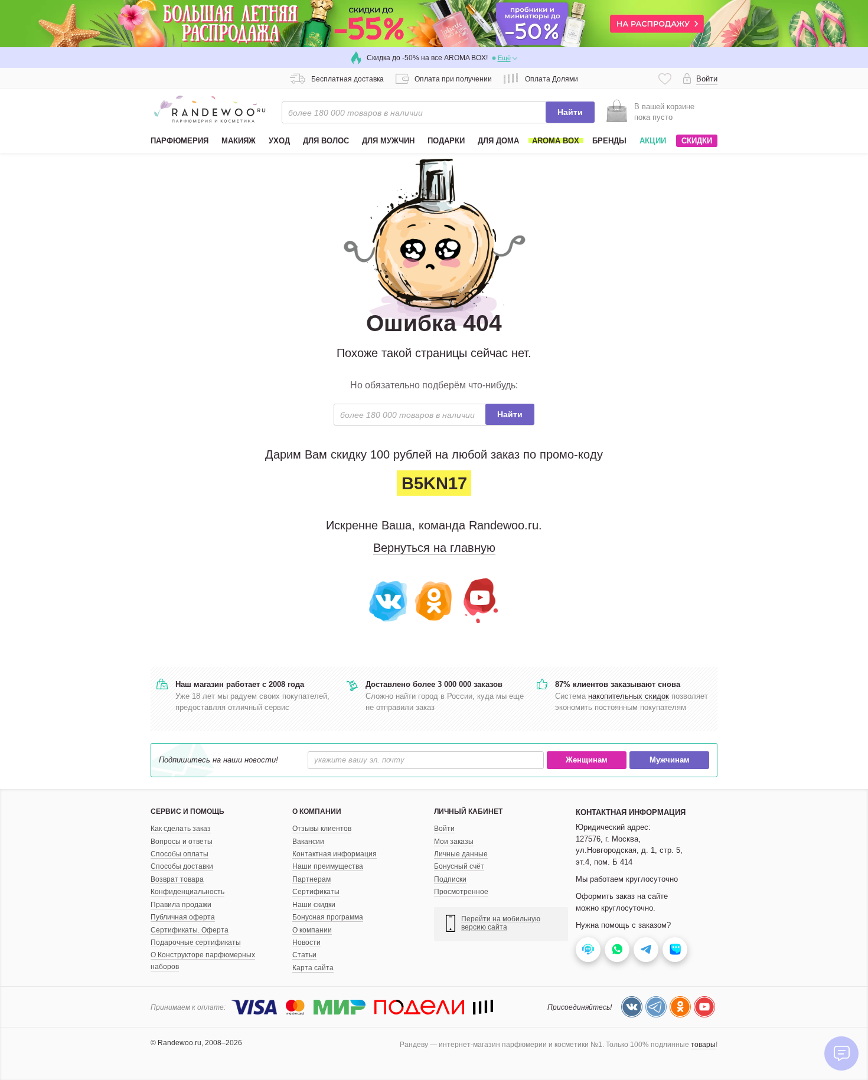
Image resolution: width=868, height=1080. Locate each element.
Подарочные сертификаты (196, 942)
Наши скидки (313, 905)
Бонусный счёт (459, 866)
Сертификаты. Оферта (190, 930)
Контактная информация (334, 854)
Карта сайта (313, 968)
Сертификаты (316, 892)
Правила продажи (181, 905)
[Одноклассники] (434, 599)
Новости (306, 942)
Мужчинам (670, 759)
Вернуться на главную (434, 547)
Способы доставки (182, 866)
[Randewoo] (210, 109)
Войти (444, 828)
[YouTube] (479, 599)
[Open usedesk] (588, 949)
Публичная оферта (183, 917)
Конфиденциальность (187, 892)
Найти (570, 112)
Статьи (304, 955)
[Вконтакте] (389, 599)
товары (703, 1044)
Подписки (450, 879)
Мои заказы (454, 841)
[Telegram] (656, 1006)
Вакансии (308, 841)
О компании (312, 930)
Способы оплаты (179, 854)
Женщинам (587, 759)
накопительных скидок (628, 696)
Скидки (696, 140)
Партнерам (311, 879)
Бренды (609, 140)
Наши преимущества (327, 866)
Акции (652, 140)
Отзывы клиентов (321, 828)
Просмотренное (461, 892)
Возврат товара (177, 879)
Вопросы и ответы (182, 841)
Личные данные (461, 854)
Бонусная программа (327, 917)
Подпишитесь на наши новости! (218, 759)
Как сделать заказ (181, 828)
